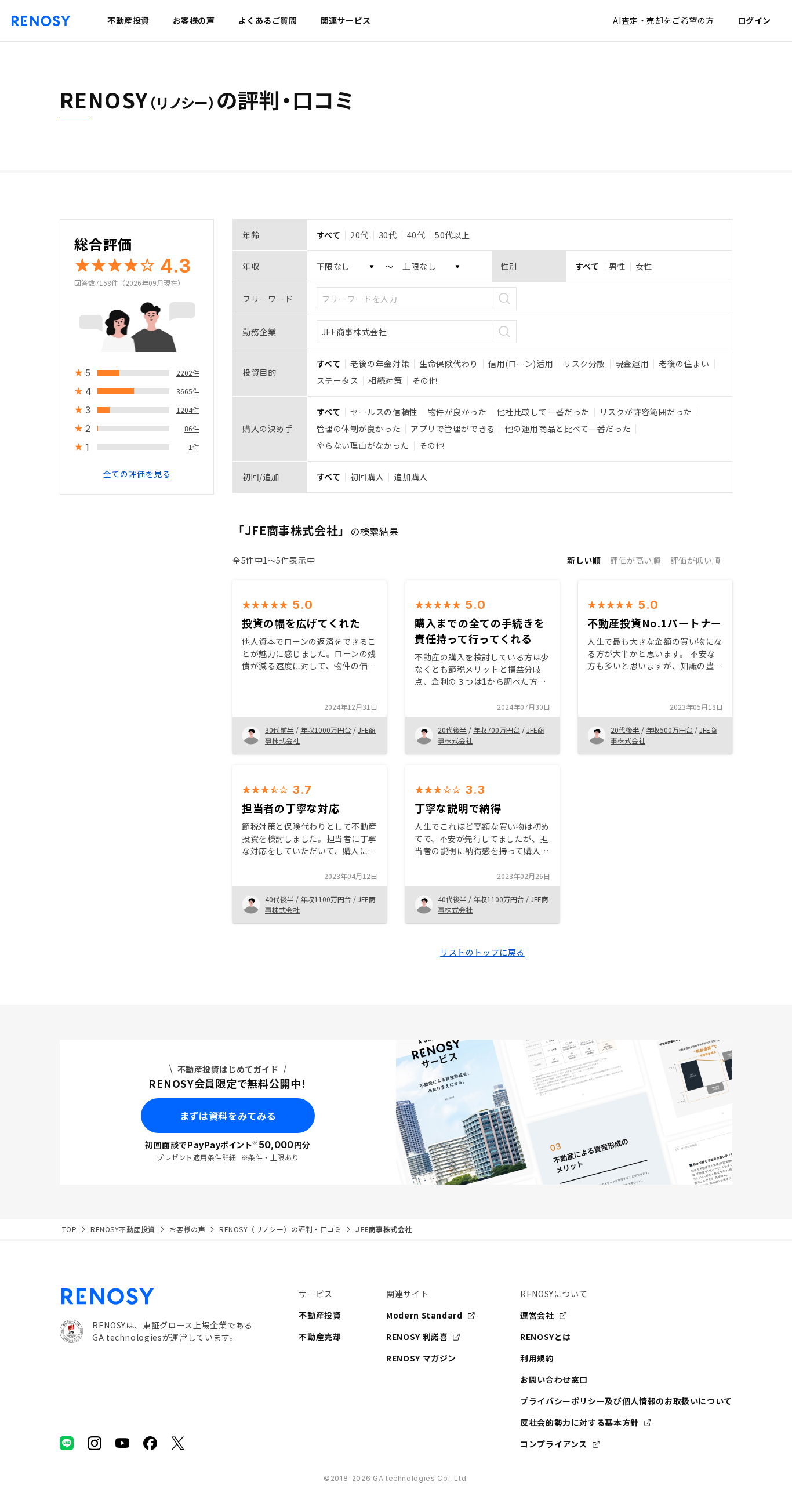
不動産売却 (320, 1336)
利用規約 (537, 1358)
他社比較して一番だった (543, 411)
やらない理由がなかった (363, 445)
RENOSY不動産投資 (122, 1229)
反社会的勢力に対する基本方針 (579, 1422)
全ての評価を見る (136, 474)
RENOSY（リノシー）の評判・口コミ (280, 1229)
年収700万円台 (496, 730)
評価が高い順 (635, 560)
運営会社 (537, 1315)
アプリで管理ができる (452, 428)
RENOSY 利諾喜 (417, 1336)
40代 (416, 235)
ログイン (754, 20)
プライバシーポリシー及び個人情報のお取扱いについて (626, 1401)
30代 (388, 235)
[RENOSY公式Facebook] (150, 1443)
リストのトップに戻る (482, 952)
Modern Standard (424, 1315)
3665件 (187, 391)
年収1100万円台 (325, 899)
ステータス (338, 380)
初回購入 (367, 476)
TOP (69, 1229)
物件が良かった (457, 411)
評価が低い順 (695, 560)
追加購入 (410, 476)
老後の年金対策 (379, 363)
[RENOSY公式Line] (67, 1443)
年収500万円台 (669, 730)
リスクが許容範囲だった (646, 411)
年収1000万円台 (325, 730)
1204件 (187, 410)
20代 (359, 235)
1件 (193, 447)
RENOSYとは (545, 1336)
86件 (191, 428)
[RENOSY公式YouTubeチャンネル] (122, 1443)
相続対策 (385, 380)
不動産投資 (320, 1315)
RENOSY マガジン (421, 1358)
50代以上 (452, 235)
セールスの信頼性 (383, 411)
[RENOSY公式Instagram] (94, 1443)
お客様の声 (187, 1229)
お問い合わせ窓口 (554, 1379)
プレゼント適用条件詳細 (196, 1157)
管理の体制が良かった (359, 428)
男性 (617, 266)
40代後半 (279, 899)
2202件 (187, 372)
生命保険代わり (448, 363)
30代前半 (279, 730)
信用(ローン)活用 (520, 363)
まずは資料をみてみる (228, 1116)
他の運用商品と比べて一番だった (568, 428)
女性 (643, 266)
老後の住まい (684, 363)
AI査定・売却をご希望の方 (663, 20)
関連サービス (346, 20)
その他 (425, 380)
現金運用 (632, 363)
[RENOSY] (156, 1296)
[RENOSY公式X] (178, 1443)
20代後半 (452, 730)
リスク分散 (584, 363)
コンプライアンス (553, 1444)
